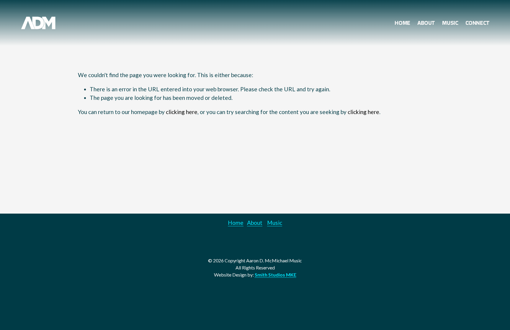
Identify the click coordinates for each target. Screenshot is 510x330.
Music (450, 23)
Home (402, 23)
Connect (477, 23)
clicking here (181, 111)
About (426, 23)
